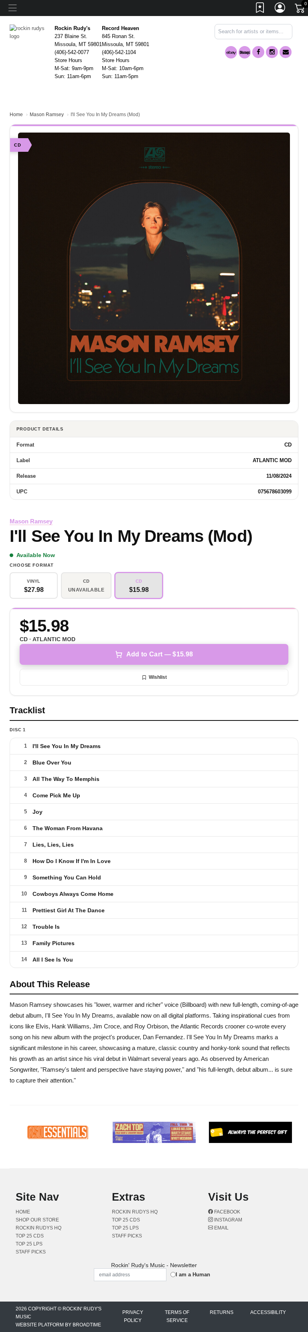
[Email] (285, 52)
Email (221, 1228)
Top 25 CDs (30, 1236)
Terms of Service (177, 1316)
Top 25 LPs (29, 1244)
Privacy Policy (132, 1316)
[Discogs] (244, 52)
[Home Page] (29, 32)
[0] (300, 10)
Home (16, 114)
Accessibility (268, 1312)
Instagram (227, 1220)
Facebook (226, 1212)
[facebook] (258, 52)
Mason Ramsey (47, 114)
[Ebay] (231, 52)
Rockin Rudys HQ (38, 1228)
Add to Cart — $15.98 (159, 654)
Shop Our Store (37, 1220)
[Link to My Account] (280, 9)
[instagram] (272, 52)
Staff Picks (31, 1252)
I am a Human (193, 1275)
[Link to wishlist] (260, 9)
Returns (221, 1312)
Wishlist (158, 677)
